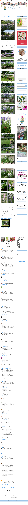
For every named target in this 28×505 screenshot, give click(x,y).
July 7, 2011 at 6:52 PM (4, 413)
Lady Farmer (3, 401)
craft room (25, 205)
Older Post (12, 487)
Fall (19, 190)
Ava (2, 447)
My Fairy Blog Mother (19, 500)
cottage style (21, 205)
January (19, 245)
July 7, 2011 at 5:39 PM (4, 387)
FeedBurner (23, 80)
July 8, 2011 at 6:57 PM (4, 445)
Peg (2, 248)
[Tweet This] (10, 231)
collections (24, 204)
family (20, 206)
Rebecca (3, 291)
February (19, 244)
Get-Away (24, 191)
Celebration (18, 185)
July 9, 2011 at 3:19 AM (4, 461)
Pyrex (23, 197)
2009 (18, 247)
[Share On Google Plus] (12, 231)
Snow (20, 199)
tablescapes (18, 211)
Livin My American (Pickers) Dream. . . (22, 237)
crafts (18, 206)
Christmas (22, 185)
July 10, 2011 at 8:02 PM (5, 484)
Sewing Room (18, 198)
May (18, 241)
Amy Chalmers (4, 479)
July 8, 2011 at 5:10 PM (4, 439)
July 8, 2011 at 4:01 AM (4, 419)
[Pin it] (14, 231)
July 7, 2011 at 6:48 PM (4, 407)
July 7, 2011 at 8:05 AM (4, 320)
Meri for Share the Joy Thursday (4, 228)
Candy (23, 184)
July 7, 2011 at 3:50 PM (4, 361)
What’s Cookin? (20, 236)
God (20, 192)
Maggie (3, 256)
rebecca (3, 282)
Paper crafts (21, 197)
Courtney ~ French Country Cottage (6, 421)
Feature (22, 190)
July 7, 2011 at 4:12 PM (4, 379)
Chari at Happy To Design (5, 426)
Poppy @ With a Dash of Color (6, 368)
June (18, 240)
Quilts (26, 197)
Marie (3, 262)
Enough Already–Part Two (21, 239)
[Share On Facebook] (11, 231)
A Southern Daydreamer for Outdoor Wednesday (6, 218)
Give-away (18, 192)
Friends (18, 191)
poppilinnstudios (4, 408)
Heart (25, 192)
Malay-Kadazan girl (4, 296)
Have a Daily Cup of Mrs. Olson (12, 500)
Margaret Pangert (4, 346)
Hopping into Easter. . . (19, 111)
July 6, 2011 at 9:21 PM (4, 284)
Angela (3, 306)
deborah (3, 452)
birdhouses (18, 204)
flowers (22, 206)
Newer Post (3, 487)
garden (25, 206)
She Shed (18, 199)
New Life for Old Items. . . (21, 234)
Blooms (18, 184)
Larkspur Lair (19, 238)
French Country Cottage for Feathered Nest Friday (7, 229)
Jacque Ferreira (4, 338)
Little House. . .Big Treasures (21, 235)
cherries (21, 204)
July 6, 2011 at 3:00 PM (4, 274)
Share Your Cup (22, 198)
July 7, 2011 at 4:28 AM (4, 295)
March (19, 243)
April (18, 242)
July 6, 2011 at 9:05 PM (4, 280)
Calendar (21, 184)
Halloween (23, 192)
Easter (17, 190)
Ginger (3, 462)
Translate (24, 91)
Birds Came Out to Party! (21, 233)
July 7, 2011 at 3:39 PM (4, 355)
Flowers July (25, 190)
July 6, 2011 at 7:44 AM (4, 270)
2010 (18, 246)
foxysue (3, 332)
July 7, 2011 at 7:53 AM (4, 314)
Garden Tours (21, 191)
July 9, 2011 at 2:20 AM (4, 451)
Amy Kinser (3, 381)
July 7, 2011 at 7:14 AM (4, 304)
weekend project (24, 211)
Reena (3, 272)
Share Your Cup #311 (19, 124)
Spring (22, 199)
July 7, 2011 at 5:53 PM (4, 395)
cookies (18, 205)
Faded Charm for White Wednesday (5, 227)
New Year (18, 197)
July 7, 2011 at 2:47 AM (4, 289)
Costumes (25, 185)
